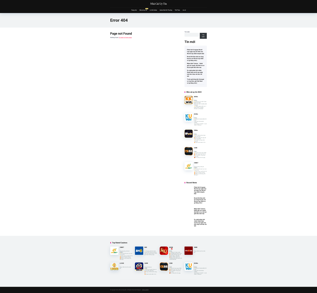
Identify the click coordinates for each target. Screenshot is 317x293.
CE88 (195, 148)
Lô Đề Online (153, 10)
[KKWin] (189, 103)
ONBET (196, 163)
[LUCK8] (114, 270)
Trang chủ (134, 10)
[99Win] (189, 137)
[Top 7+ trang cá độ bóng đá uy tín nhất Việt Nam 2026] (158, 3)
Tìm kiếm (187, 32)
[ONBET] (189, 170)
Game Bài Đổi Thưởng (166, 10)
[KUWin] (189, 121)
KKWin (196, 96)
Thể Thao (177, 10)
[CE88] (189, 155)
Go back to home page (125, 37)
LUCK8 (122, 263)
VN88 (195, 247)
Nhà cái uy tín (143, 10)
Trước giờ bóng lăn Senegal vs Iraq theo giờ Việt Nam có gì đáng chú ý (195, 81)
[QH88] (139, 270)
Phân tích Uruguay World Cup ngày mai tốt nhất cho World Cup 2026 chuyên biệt (195, 51)
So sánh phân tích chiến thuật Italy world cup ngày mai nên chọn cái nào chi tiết (195, 73)
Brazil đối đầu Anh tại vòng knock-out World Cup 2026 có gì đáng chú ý (195, 58)
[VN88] (189, 254)
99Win (196, 130)
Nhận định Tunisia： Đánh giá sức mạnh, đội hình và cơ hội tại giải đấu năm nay (195, 65)
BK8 (145, 247)
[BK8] (139, 254)
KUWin (196, 114)
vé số (184, 10)
